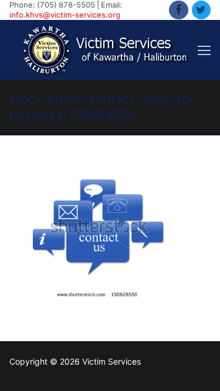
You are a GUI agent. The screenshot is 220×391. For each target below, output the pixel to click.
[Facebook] (178, 10)
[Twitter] (201, 10)
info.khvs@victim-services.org (64, 14)
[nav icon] (204, 50)
